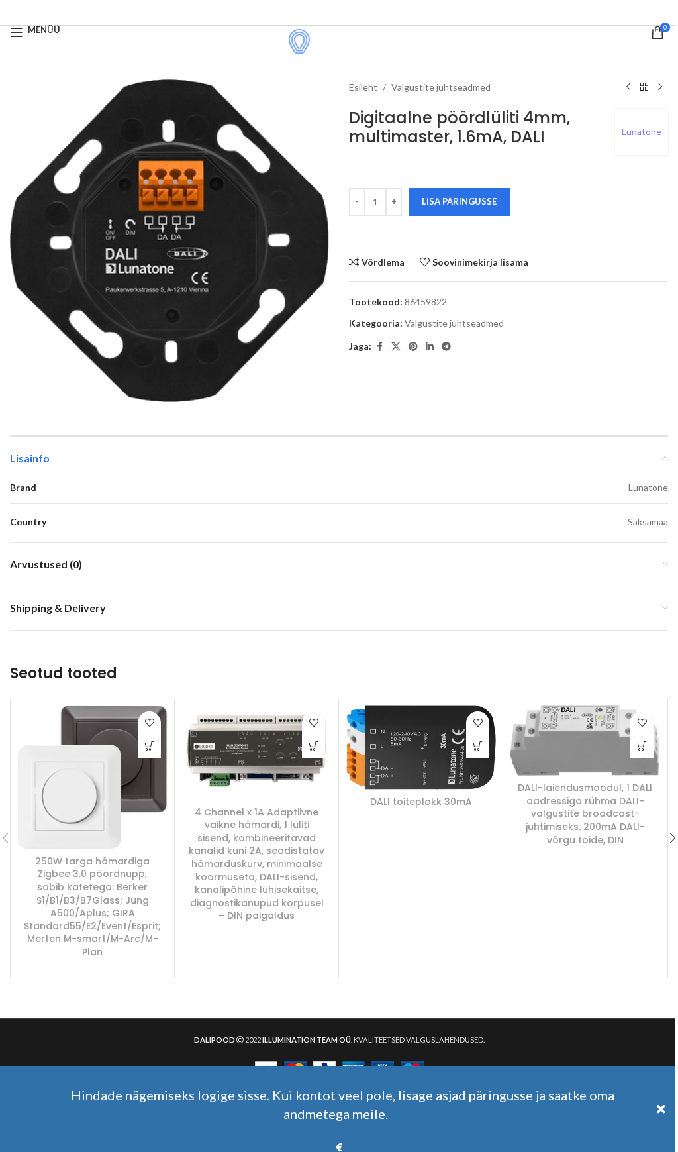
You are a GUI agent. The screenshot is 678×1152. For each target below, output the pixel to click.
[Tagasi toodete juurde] (644, 87)
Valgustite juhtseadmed (441, 87)
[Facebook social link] (339, 13)
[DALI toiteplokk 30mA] (421, 747)
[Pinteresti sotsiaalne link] (413, 347)
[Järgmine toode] (660, 87)
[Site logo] (339, 44)
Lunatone (641, 131)
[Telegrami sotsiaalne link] (446, 347)
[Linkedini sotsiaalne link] (430, 347)
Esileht (363, 87)
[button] (149, 746)
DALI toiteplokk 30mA (421, 801)
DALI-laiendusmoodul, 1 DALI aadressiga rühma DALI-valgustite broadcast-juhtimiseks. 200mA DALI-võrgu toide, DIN (585, 813)
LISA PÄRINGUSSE (459, 201)
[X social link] (396, 347)
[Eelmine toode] (628, 87)
